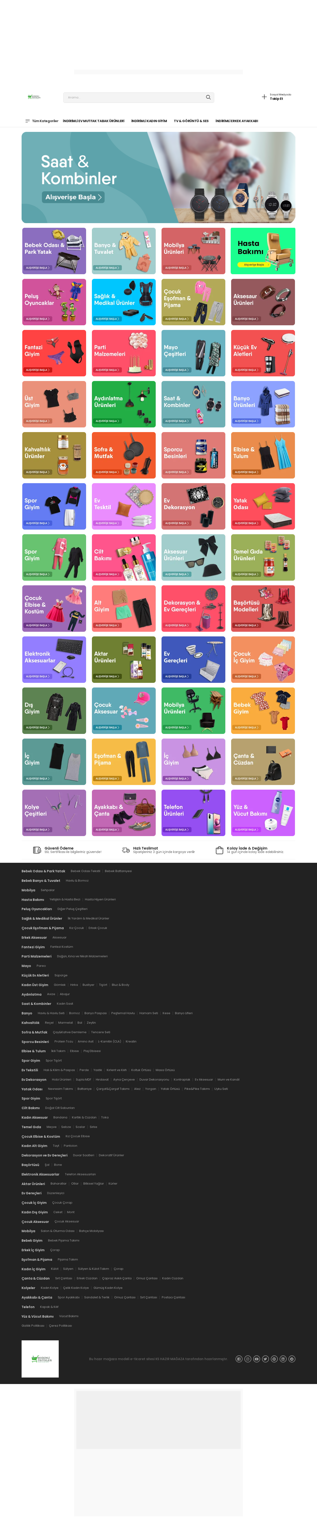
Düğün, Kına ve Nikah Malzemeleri (82, 956)
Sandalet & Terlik (97, 1297)
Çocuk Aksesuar (67, 1221)
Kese (166, 1013)
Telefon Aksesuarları (80, 1174)
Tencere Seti (100, 1032)
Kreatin (131, 1041)
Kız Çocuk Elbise (78, 1136)
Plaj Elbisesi (92, 1051)
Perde (84, 1070)
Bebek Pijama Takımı (63, 1240)
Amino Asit (86, 1041)
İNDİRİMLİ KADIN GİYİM (149, 121)
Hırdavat (102, 1079)
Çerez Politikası (60, 1326)
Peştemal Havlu (123, 1013)
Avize (51, 994)
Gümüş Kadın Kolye (108, 1288)
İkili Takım (58, 1051)
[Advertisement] (139, 32)
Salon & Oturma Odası (57, 1231)
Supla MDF (83, 1079)
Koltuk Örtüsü (141, 1070)
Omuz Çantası (147, 1278)
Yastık (98, 1070)
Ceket (57, 1212)
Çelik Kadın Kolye (76, 1288)
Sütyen (68, 1269)
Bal (80, 1022)
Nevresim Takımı (60, 1089)
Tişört (103, 985)
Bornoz (74, 1013)
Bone (58, 1165)
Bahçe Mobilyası (91, 1231)
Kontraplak (182, 1079)
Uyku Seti (221, 1089)
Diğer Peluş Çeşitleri (72, 909)
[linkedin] (283, 1358)
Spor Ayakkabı (69, 1297)
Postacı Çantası (173, 1297)
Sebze (66, 1127)
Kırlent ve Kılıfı (117, 1070)
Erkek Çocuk (98, 928)
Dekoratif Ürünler (111, 1155)
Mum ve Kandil (228, 1079)
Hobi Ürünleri (61, 1079)
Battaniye (85, 1089)
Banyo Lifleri (184, 1013)
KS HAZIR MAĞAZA (169, 1359)
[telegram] (291, 1358)
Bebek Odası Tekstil (85, 871)
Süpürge (61, 975)
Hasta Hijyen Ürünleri (100, 899)
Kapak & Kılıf (49, 1307)
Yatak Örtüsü (170, 1089)
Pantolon (70, 1145)
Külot (54, 1269)
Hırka (74, 985)
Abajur (65, 994)
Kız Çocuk (76, 928)
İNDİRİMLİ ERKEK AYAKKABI (237, 121)
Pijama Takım (68, 1259)
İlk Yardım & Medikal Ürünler (88, 918)
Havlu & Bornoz (77, 880)
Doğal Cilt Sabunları (60, 1108)
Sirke (93, 1127)
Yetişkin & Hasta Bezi (65, 899)
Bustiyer (88, 985)
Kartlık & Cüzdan (84, 1117)
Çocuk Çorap (62, 1202)
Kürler (113, 1184)
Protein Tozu (64, 1041)
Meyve (52, 1127)
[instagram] (247, 1358)
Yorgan (150, 1089)
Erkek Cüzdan (87, 1278)
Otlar (75, 1184)
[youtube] (256, 1358)
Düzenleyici (55, 1193)
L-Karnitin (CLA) (109, 1041)
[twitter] (265, 1358)
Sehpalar (48, 890)
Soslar (80, 1127)
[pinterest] (274, 1358)
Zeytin (91, 1022)
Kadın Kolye (49, 1288)
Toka (105, 1117)
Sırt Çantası (63, 1278)
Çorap (55, 1250)
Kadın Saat (65, 1003)
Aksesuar (59, 937)
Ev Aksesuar (204, 1079)
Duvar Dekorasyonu (154, 1079)
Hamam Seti (148, 1013)
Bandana (60, 1117)
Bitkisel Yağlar (93, 1184)
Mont (70, 1212)
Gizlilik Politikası (33, 1326)
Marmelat (65, 1022)
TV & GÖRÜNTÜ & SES (191, 121)
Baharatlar (59, 1184)
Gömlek (60, 985)
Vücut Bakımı (68, 1316)
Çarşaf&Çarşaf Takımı (112, 1089)
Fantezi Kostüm (61, 947)
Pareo (41, 966)
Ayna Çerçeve (124, 1079)
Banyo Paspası (95, 1013)
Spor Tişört (54, 1060)
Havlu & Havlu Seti (51, 1013)
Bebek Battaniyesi (118, 871)
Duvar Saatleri (83, 1155)
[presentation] (50, 175)
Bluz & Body (120, 985)
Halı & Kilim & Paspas (59, 1070)
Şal (47, 1165)
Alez (137, 1089)
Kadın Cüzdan (172, 1278)
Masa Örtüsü (165, 1070)
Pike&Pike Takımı (197, 1089)
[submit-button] (208, 98)
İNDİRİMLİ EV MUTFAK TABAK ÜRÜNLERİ (93, 121)
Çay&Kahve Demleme (70, 1032)
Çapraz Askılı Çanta (117, 1278)
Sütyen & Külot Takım (93, 1269)
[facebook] (239, 1358)
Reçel (49, 1022)
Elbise (74, 1051)
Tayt (56, 1145)
